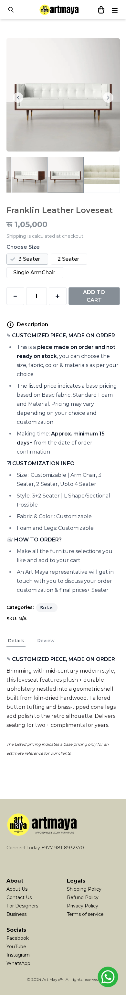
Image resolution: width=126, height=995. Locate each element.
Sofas (47, 608)
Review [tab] (46, 641)
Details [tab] (16, 641)
